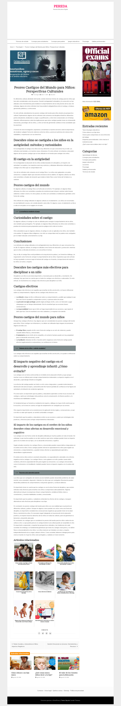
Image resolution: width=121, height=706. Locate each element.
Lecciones (85, 164)
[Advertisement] (60, 23)
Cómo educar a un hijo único (91, 132)
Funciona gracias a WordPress (50, 700)
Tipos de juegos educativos (91, 130)
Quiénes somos (57, 690)
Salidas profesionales (98, 41)
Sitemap (66, 690)
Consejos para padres (58, 41)
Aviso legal (48, 690)
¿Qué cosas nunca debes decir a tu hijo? (94, 144)
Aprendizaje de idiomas (89, 155)
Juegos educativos (73, 41)
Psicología (85, 41)
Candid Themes (75, 700)
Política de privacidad (77, 690)
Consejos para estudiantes (39, 41)
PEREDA (60, 6)
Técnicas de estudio (22, 41)
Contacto (40, 690)
